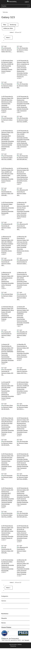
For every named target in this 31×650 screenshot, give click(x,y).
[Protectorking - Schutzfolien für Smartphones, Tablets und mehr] (11, 1)
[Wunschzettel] (23, 2)
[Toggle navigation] (3, 2)
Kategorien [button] (4, 596)
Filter (4, 24)
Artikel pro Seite (8, 28)
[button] (21, 2)
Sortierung (13, 24)
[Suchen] (29, 6)
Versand (26, 640)
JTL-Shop (18, 646)
